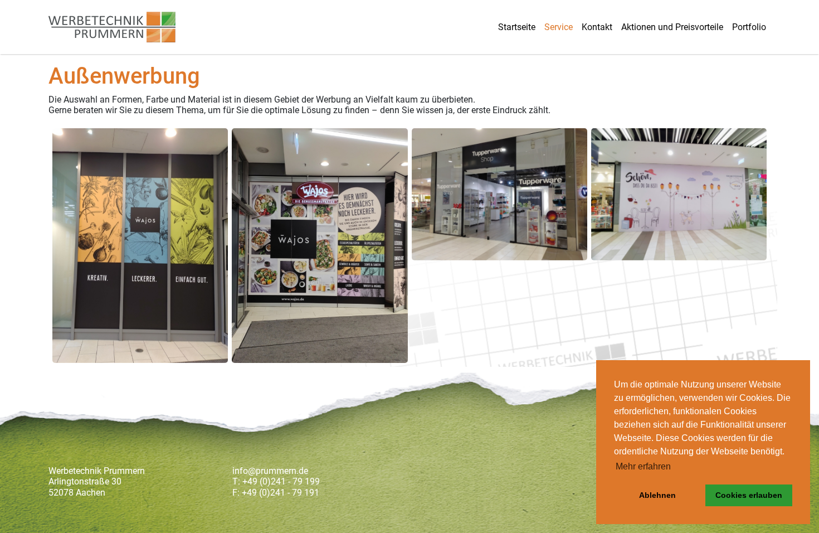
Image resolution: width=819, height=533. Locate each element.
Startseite (516, 27)
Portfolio (749, 27)
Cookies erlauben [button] (748, 495)
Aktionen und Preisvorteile (672, 27)
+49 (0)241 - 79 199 (281, 481)
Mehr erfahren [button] (643, 466)
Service (558, 27)
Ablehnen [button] (657, 495)
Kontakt (597, 27)
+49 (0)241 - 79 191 (280, 492)
